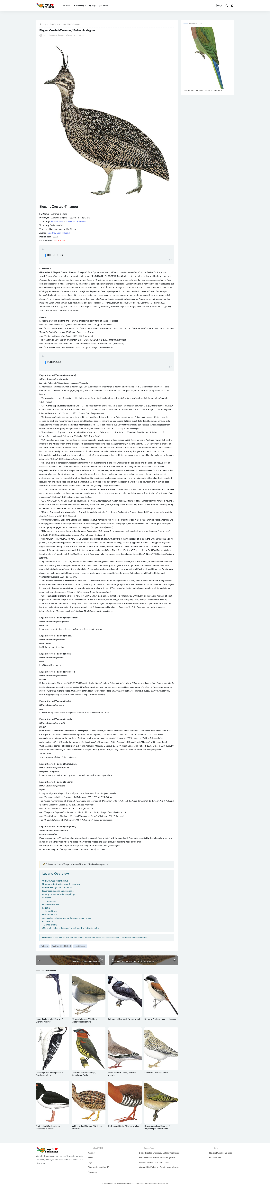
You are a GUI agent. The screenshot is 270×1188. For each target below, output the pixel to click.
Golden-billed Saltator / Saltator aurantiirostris (159, 1167)
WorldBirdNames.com (125, 1183)
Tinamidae (70, 222)
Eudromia (81, 222)
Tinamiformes (55, 24)
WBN (44, 35)
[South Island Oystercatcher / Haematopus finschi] (52, 1102)
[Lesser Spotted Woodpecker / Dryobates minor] (52, 1048)
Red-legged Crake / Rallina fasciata (123, 1126)
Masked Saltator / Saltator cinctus (154, 1163)
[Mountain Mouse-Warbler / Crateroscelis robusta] (88, 995)
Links (90, 1158)
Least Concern (80, 946)
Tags (93, 5)
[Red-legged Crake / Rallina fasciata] (125, 1102)
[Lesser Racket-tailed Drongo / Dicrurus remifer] (52, 995)
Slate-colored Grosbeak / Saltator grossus (157, 1158)
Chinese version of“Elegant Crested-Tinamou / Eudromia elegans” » (77, 864)
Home (68, 5)
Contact (105, 5)
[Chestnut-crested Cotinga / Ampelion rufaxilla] (88, 1048)
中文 (220, 6)
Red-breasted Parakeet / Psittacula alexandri (203, 91)
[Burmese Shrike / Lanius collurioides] (161, 995)
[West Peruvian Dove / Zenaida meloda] (125, 1048)
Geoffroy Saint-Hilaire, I (59, 233)
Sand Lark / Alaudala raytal (156, 1073)
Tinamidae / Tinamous (71, 24)
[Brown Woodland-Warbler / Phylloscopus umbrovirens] (161, 1102)
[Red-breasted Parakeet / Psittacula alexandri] (207, 58)
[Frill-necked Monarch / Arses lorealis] (125, 995)
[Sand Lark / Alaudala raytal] (161, 1048)
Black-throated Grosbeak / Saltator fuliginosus (159, 1153)
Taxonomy (92, 1172)
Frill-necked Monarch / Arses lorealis (124, 1019)
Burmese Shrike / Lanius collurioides (160, 1019)
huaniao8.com (215, 1158)
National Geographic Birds (220, 1153)
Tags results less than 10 (98, 1167)
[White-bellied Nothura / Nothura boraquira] (88, 1102)
